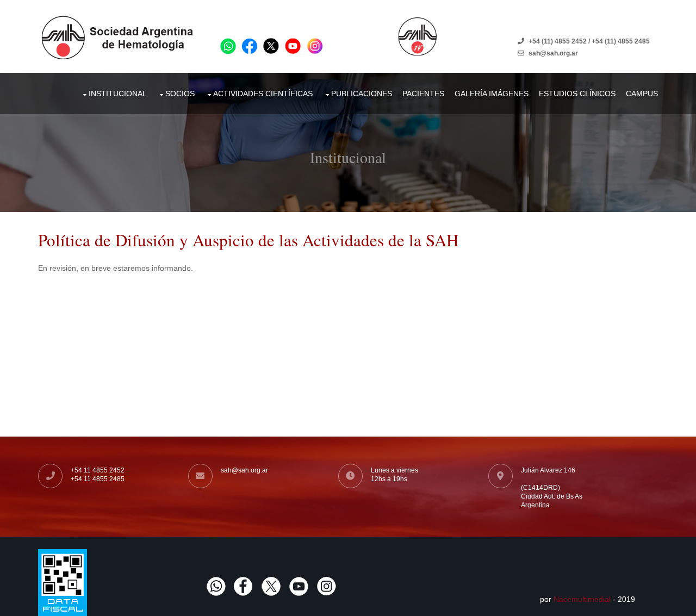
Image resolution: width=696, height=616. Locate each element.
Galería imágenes (492, 93)
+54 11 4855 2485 (98, 479)
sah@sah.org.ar (244, 470)
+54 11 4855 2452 (98, 470)
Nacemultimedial (582, 599)
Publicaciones (361, 93)
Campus (642, 93)
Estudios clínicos (577, 93)
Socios (180, 93)
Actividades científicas (263, 93)
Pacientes (423, 93)
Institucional (118, 93)
